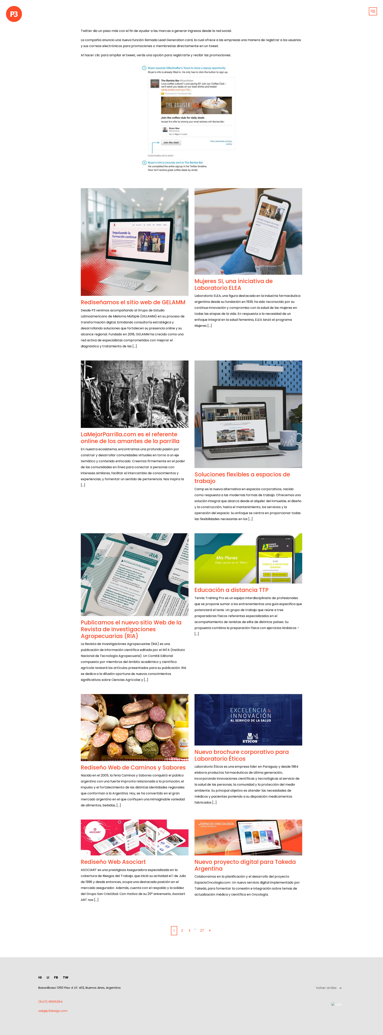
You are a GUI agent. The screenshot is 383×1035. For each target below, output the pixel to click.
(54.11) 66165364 (50, 1001)
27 (202, 930)
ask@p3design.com (52, 1011)
